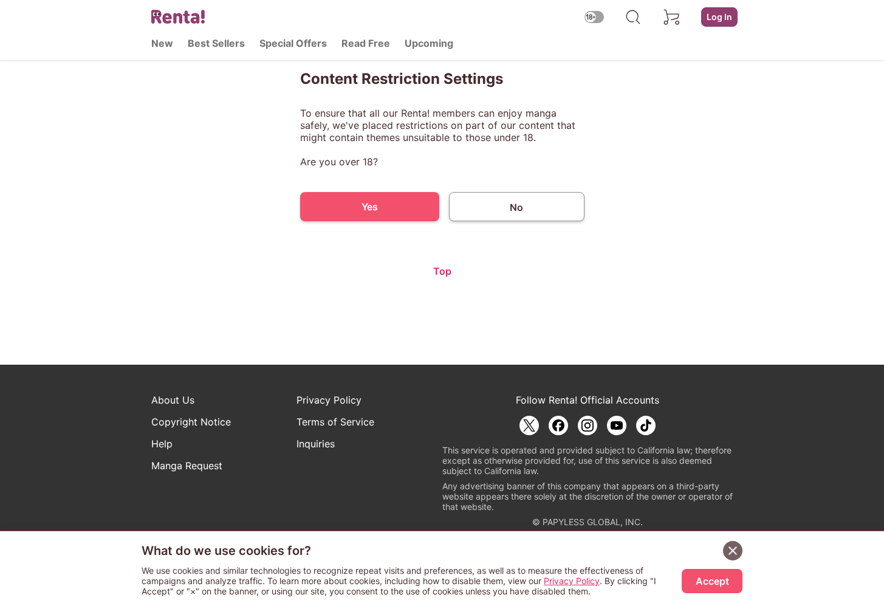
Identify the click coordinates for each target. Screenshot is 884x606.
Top (442, 271)
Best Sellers (216, 43)
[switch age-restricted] (594, 16)
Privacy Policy (328, 400)
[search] (633, 17)
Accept (712, 581)
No (516, 207)
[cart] (672, 17)
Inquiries (315, 444)
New (162, 43)
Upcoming (429, 43)
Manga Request (186, 466)
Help (162, 444)
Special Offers (293, 43)
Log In (719, 17)
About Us (172, 400)
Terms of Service (335, 422)
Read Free (365, 43)
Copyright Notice (191, 422)
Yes (369, 207)
